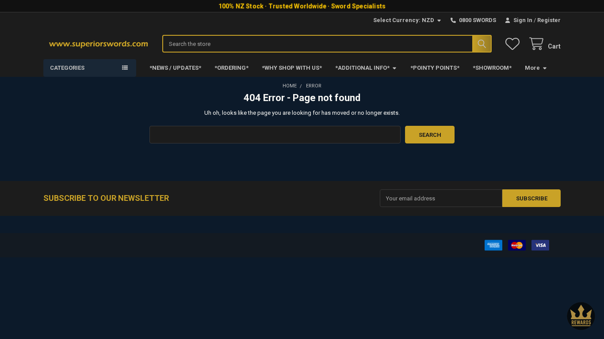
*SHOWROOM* (492, 67)
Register (549, 20)
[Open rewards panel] (581, 316)
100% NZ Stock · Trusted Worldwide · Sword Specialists (302, 6)
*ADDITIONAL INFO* (362, 67)
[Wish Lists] (514, 44)
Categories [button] (67, 67)
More (532, 67)
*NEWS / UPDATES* (175, 67)
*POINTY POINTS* (434, 67)
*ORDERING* (231, 67)
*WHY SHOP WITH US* (292, 67)
